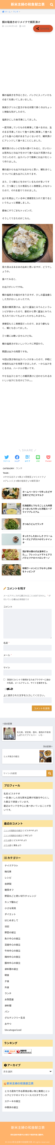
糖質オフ (9, 889)
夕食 (7, 981)
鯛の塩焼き (22, 481)
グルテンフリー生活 (15, 1017)
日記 (7, 926)
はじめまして (11, 920)
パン (7, 1011)
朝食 (7, 975)
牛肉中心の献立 (12, 950)
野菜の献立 (10, 932)
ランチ (19, 468)
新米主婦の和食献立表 (28, 4)
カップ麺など (11, 902)
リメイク (39, 477)
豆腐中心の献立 (12, 944)
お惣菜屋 (9, 999)
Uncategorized (13, 1030)
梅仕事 (8, 871)
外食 (7, 987)
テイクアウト (11, 865)
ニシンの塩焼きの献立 (13, 830)
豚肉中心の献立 (12, 963)
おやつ (8, 1023)
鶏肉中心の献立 (12, 956)
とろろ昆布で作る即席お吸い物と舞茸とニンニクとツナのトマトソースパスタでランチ (27, 1093)
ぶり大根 (7, 840)
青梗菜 (28, 477)
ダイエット (10, 914)
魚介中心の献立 (12, 938)
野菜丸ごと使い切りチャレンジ (20, 896)
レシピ (8, 877)
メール (7, 655)
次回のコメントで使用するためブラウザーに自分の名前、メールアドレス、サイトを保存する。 (28, 681)
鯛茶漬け (35, 481)
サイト (6, 667)
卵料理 (8, 1005)
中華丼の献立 (11, 1107)
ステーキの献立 (12, 1101)
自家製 (8, 883)
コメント (7, 606)
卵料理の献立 (11, 969)
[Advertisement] (27, 63)
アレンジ (9, 481)
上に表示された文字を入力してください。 (24, 695)
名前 (6, 642)
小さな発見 (10, 908)
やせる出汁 (10, 477)
